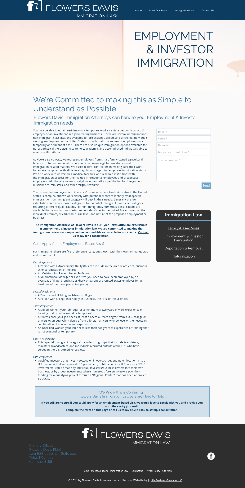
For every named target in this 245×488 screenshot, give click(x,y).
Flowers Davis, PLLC (49, 159)
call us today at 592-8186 (129, 410)
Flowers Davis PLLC (45, 449)
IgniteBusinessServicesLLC (165, 480)
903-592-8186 (40, 461)
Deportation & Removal (184, 248)
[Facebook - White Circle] (211, 456)
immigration (46, 177)
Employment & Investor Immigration (183, 238)
